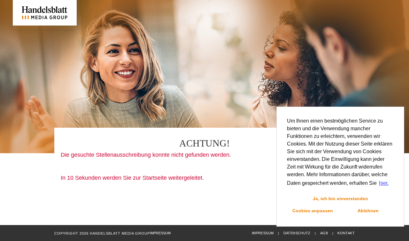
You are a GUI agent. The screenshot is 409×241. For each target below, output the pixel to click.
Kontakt (346, 233)
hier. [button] (384, 183)
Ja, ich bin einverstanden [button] (340, 198)
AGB (324, 233)
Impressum (263, 233)
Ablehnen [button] (368, 210)
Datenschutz (297, 233)
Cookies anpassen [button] (312, 210)
